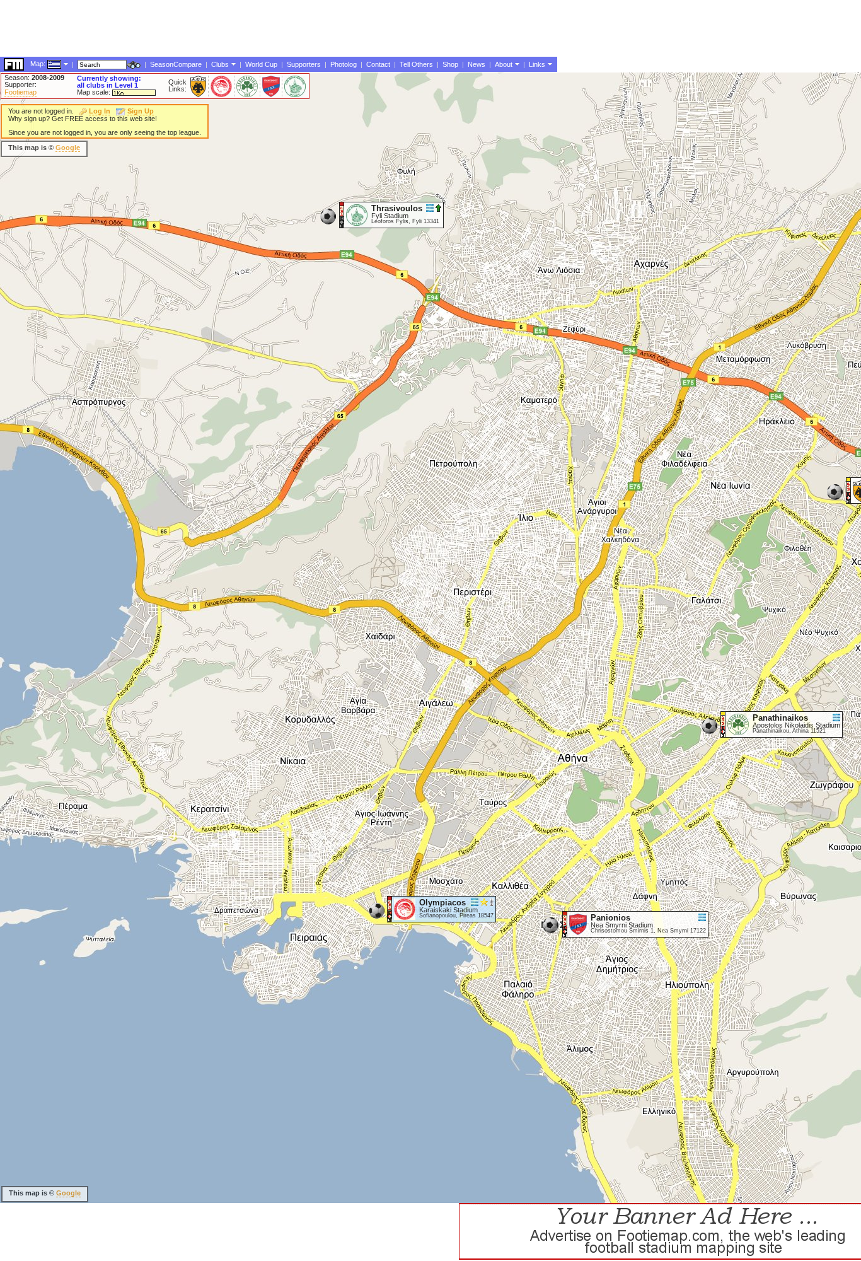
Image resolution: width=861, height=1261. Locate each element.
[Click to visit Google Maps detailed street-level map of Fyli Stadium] (342, 214)
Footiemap (20, 92)
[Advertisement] (229, 148)
